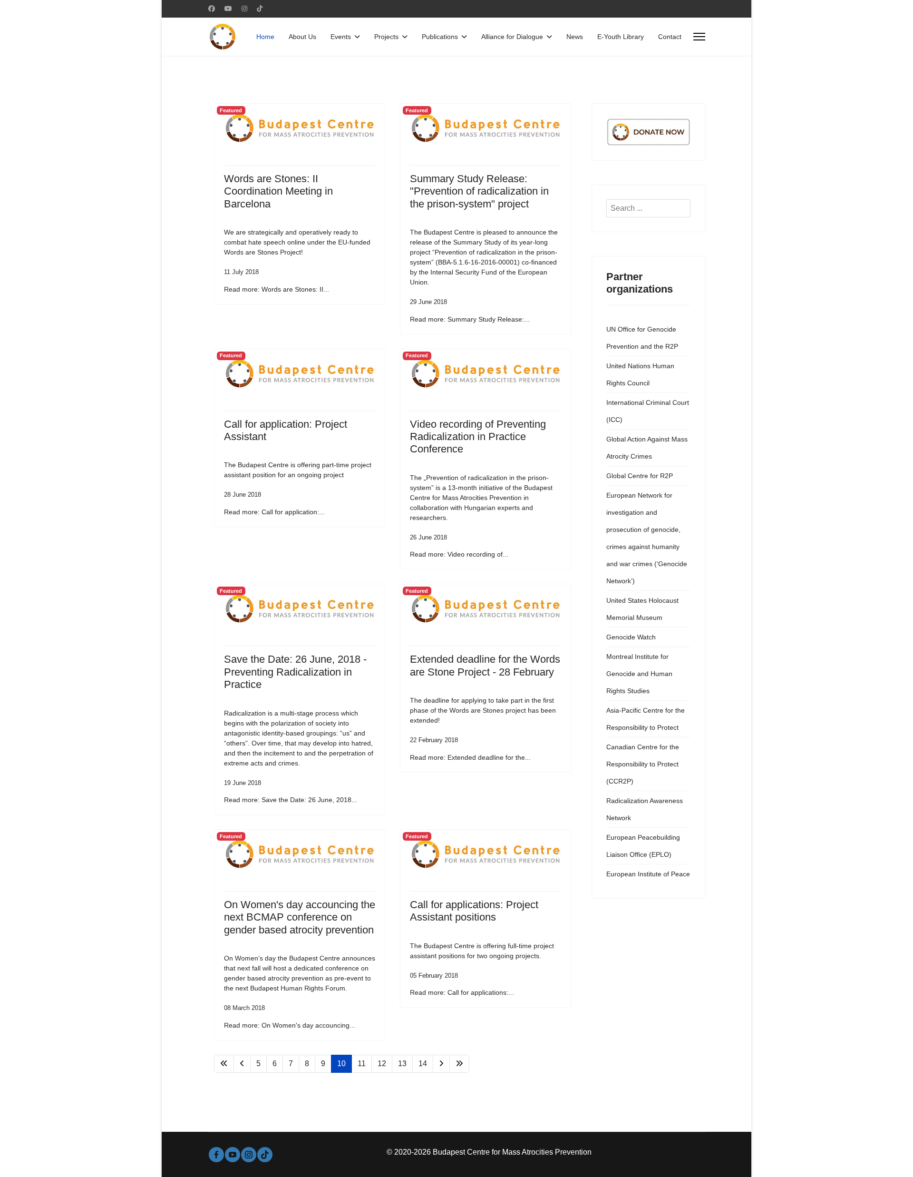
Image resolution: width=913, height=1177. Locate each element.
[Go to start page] (224, 1064)
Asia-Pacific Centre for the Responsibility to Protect (645, 718)
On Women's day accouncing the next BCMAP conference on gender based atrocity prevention (299, 917)
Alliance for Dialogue (512, 36)
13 (402, 1063)
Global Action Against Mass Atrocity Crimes (647, 447)
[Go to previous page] (242, 1064)
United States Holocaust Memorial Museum (642, 609)
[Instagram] (244, 8)
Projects (386, 36)
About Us (302, 36)
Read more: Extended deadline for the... (470, 757)
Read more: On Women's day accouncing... (289, 1025)
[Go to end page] (459, 1064)
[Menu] (699, 37)
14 (422, 1063)
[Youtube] (228, 8)
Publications (440, 36)
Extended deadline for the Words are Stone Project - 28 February (485, 665)
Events (340, 36)
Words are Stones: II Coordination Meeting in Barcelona (278, 191)
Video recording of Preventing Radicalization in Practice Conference (478, 436)
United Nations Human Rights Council (640, 374)
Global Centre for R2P (639, 476)
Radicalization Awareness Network (644, 809)
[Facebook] (211, 8)
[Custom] (259, 8)
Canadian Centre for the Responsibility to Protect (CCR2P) (642, 764)
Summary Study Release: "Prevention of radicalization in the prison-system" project (479, 191)
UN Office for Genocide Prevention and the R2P (642, 337)
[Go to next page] (441, 1064)
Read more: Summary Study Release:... (470, 319)
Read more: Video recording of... (459, 554)
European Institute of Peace (648, 874)
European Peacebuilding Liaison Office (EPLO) (643, 846)
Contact (669, 36)
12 (382, 1063)
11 (362, 1063)
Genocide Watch (631, 637)
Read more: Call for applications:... (462, 992)
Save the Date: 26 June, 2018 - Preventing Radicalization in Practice (295, 671)
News (574, 36)
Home (265, 36)
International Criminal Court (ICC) (647, 411)
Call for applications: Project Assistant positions (474, 911)
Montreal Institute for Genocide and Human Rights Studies (639, 674)
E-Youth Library (620, 36)
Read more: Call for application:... (274, 512)
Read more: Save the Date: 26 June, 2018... (290, 800)
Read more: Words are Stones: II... (276, 289)
